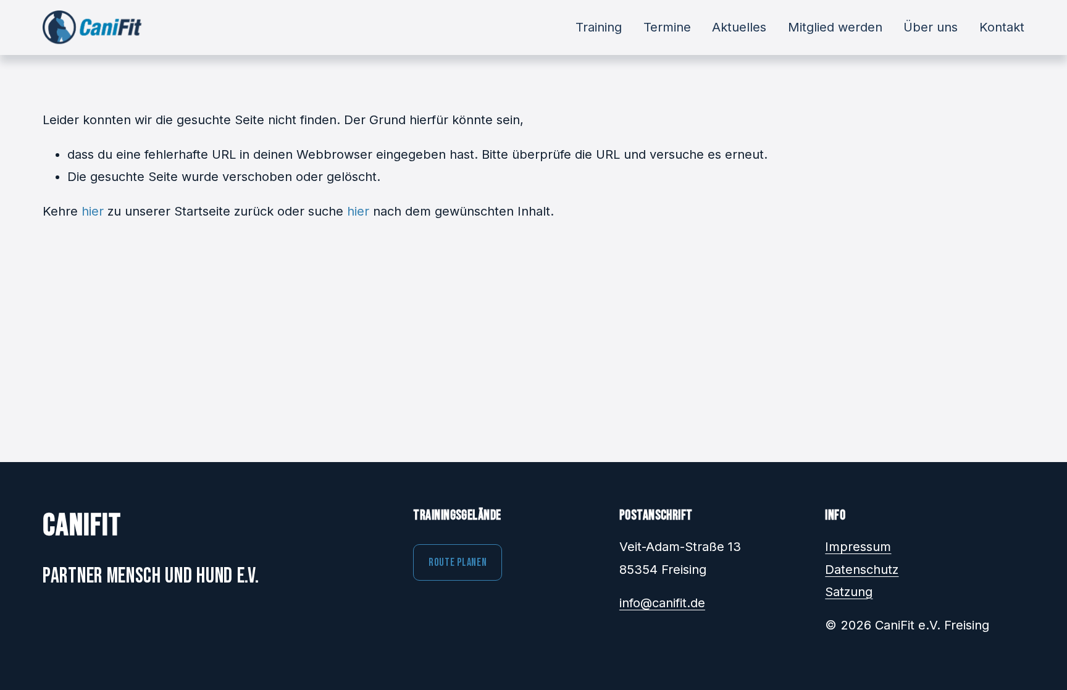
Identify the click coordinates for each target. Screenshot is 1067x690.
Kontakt (1001, 27)
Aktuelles (739, 27)
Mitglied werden (835, 27)
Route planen (458, 562)
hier (93, 211)
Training (598, 27)
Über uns (930, 27)
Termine (667, 27)
